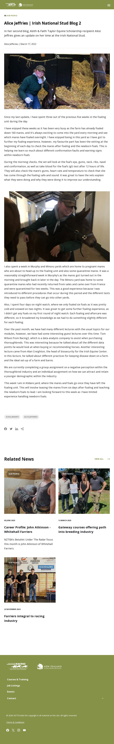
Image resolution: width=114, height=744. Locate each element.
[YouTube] (26, 731)
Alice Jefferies (30, 417)
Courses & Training (17, 679)
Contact (11, 698)
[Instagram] (20, 731)
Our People (12, 15)
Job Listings (13, 685)
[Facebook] (9, 731)
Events (10, 691)
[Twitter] (14, 731)
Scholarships (12, 417)
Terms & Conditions (15, 722)
